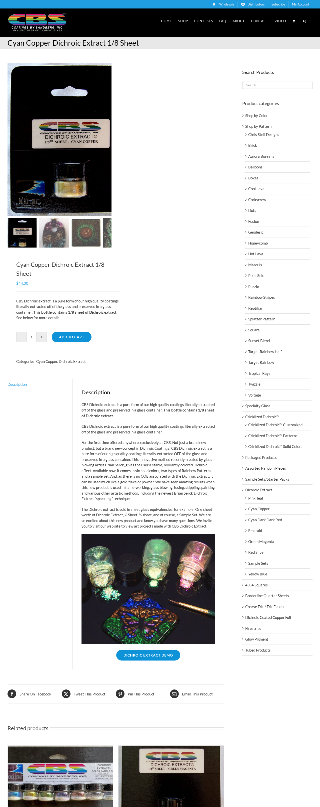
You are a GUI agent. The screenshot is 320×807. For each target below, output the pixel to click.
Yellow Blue (257, 574)
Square (254, 330)
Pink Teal (255, 498)
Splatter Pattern (261, 319)
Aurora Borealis (261, 156)
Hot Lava (255, 254)
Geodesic (256, 232)
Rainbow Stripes (261, 297)
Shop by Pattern (258, 126)
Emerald (255, 530)
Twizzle (254, 384)
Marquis (255, 265)
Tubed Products (258, 650)
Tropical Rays (259, 373)
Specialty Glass (257, 406)
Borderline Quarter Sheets (267, 595)
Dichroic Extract (72, 361)
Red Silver (256, 552)
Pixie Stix (256, 275)
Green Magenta (261, 541)
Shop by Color (256, 115)
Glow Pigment (256, 639)
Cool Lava (256, 188)
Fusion (253, 221)
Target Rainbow (261, 362)
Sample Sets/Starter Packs (267, 479)
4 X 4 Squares (256, 585)
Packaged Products (261, 457)
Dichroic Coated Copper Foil (268, 617)
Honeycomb (258, 243)
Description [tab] (17, 384)
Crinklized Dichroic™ (262, 416)
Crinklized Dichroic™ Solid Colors (275, 446)
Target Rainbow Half (265, 351)
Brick (252, 145)
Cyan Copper (46, 361)
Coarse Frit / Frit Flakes (264, 606)
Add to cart (71, 337)
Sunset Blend (259, 340)
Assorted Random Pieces (265, 468)
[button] (304, 20)
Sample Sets (258, 563)
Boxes (253, 178)
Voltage (254, 395)
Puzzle (253, 286)
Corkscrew (257, 199)
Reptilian (255, 308)
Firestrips (253, 628)
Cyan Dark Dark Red (265, 520)
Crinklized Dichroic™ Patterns (273, 435)
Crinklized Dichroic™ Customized (275, 424)
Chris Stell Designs (263, 134)
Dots (252, 210)
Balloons (255, 167)
